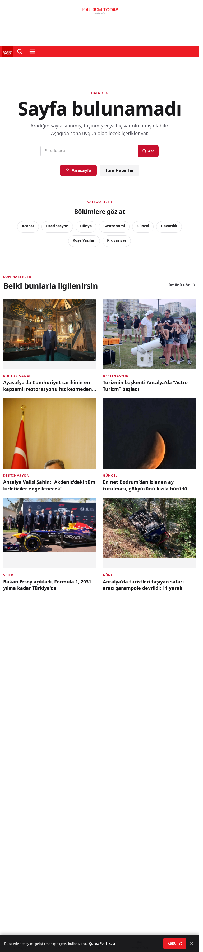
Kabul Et (175, 943)
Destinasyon (57, 225)
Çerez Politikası (102, 943)
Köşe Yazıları (84, 240)
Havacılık (169, 225)
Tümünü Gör (178, 284)
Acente (28, 225)
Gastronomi (114, 225)
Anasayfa (81, 170)
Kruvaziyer (116, 240)
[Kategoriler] (32, 51)
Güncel (143, 225)
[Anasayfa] (99, 12)
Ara (151, 150)
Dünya (86, 225)
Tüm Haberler (119, 170)
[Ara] (19, 51)
